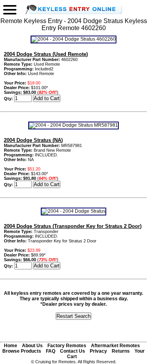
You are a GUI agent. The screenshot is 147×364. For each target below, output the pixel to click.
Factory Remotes (66, 345)
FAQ (50, 351)
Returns (121, 351)
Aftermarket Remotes (115, 345)
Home (10, 345)
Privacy (98, 351)
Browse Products (21, 351)
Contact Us (72, 351)
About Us (32, 345)
